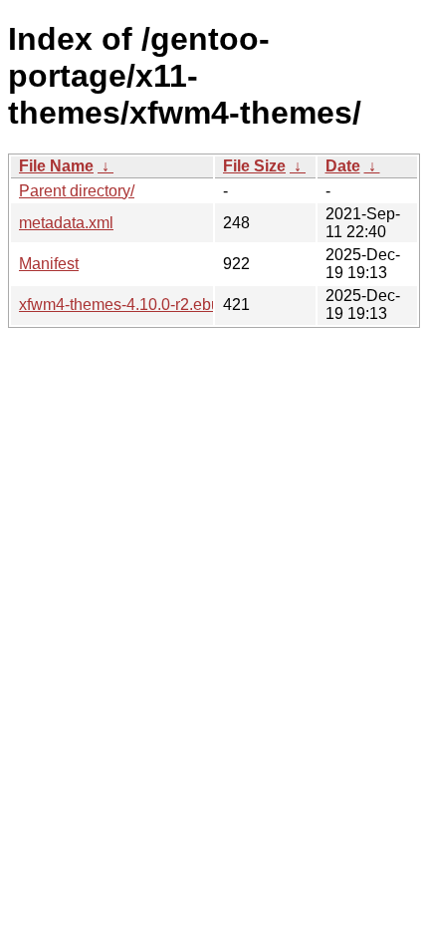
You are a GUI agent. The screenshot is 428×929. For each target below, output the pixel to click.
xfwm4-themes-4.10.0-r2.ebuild (128, 304)
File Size (254, 165)
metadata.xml (66, 222)
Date (342, 165)
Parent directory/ (76, 190)
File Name (56, 165)
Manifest (49, 263)
